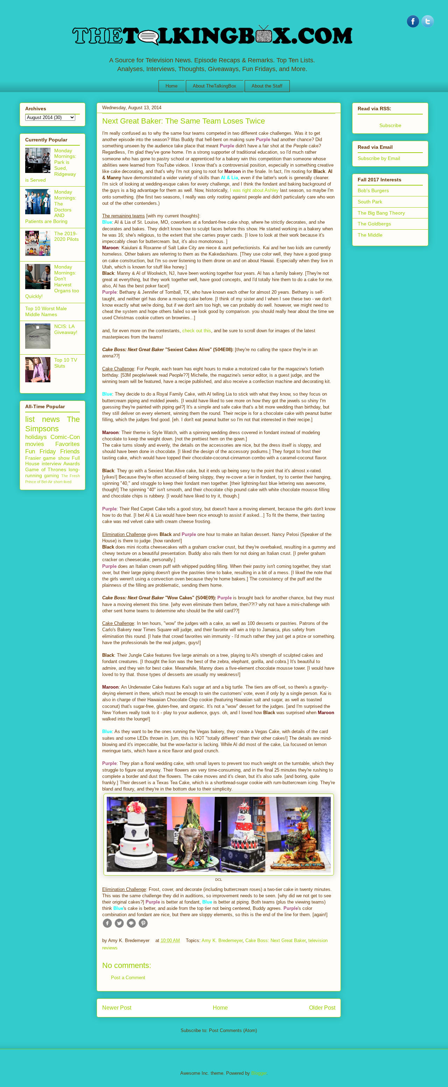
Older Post (322, 1008)
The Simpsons (52, 424)
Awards (71, 463)
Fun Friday (40, 451)
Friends (70, 451)
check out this (196, 330)
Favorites (67, 444)
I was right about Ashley (254, 190)
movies (34, 444)
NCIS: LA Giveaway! (65, 329)
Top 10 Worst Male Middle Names (46, 311)
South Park (370, 201)
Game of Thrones (45, 469)
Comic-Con (65, 437)
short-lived (62, 482)
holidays (36, 437)
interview (51, 463)
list (30, 419)
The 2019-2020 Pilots (66, 236)
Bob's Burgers (373, 190)
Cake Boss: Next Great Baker (275, 940)
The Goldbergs (374, 224)
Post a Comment (128, 977)
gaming (51, 475)
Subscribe (390, 125)
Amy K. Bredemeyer (222, 940)
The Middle (370, 235)
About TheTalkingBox (214, 86)
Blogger (258, 1073)
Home (171, 86)
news (51, 419)
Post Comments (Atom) (233, 1030)
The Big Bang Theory (381, 213)
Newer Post (116, 1008)
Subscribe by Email (379, 158)
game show (56, 458)
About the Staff (267, 86)
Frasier (33, 458)
